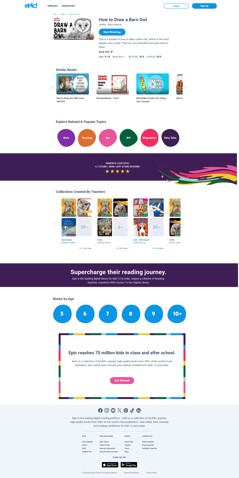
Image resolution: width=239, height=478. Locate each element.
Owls (55, 14)
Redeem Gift (87, 452)
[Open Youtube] (113, 410)
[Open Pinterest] (126, 410)
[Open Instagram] (107, 410)
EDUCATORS (68, 5)
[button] (76, 224)
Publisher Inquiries (149, 448)
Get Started (122, 380)
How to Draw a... (74, 14)
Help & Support (148, 442)
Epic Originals (87, 442)
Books (84, 445)
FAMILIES (52, 5)
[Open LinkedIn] (138, 410)
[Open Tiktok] (132, 410)
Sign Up (204, 5)
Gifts (84, 448)
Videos (62, 14)
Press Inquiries (148, 445)
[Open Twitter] (119, 410)
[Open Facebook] (100, 410)
